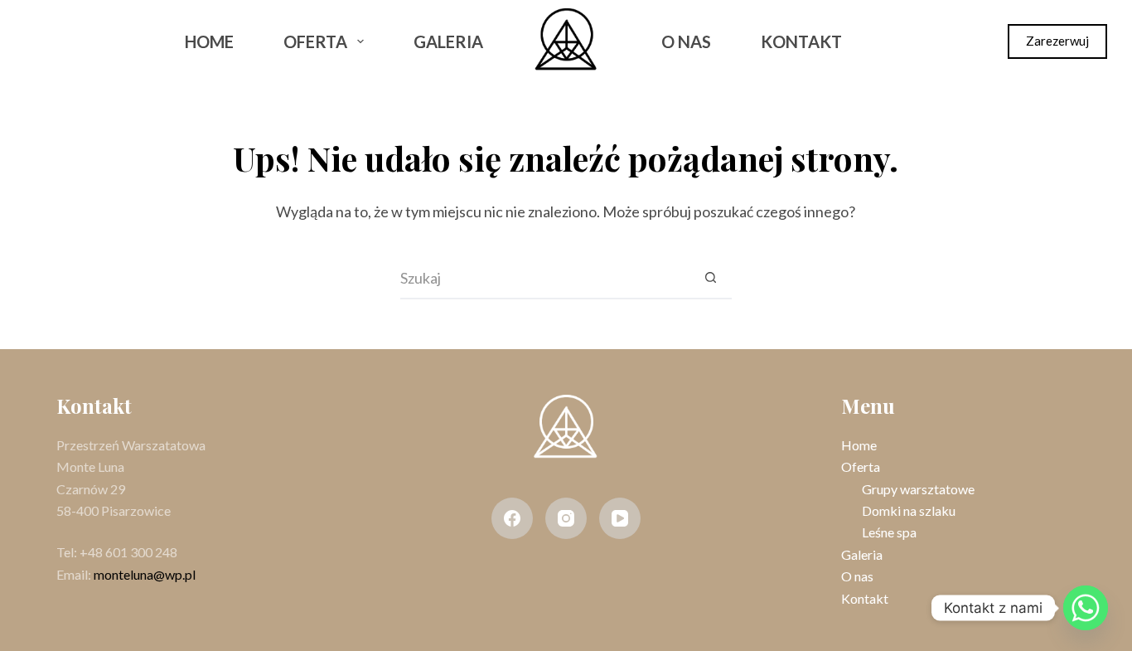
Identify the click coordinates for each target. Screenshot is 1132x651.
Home (209, 41)
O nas (686, 41)
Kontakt (801, 41)
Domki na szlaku (908, 510)
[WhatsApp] (127, 41)
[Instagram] (84, 41)
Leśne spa (889, 532)
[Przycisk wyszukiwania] (711, 278)
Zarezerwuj (1057, 40)
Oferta (315, 41)
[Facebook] (40, 41)
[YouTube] (620, 518)
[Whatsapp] (1085, 607)
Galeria (448, 41)
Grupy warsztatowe (918, 489)
